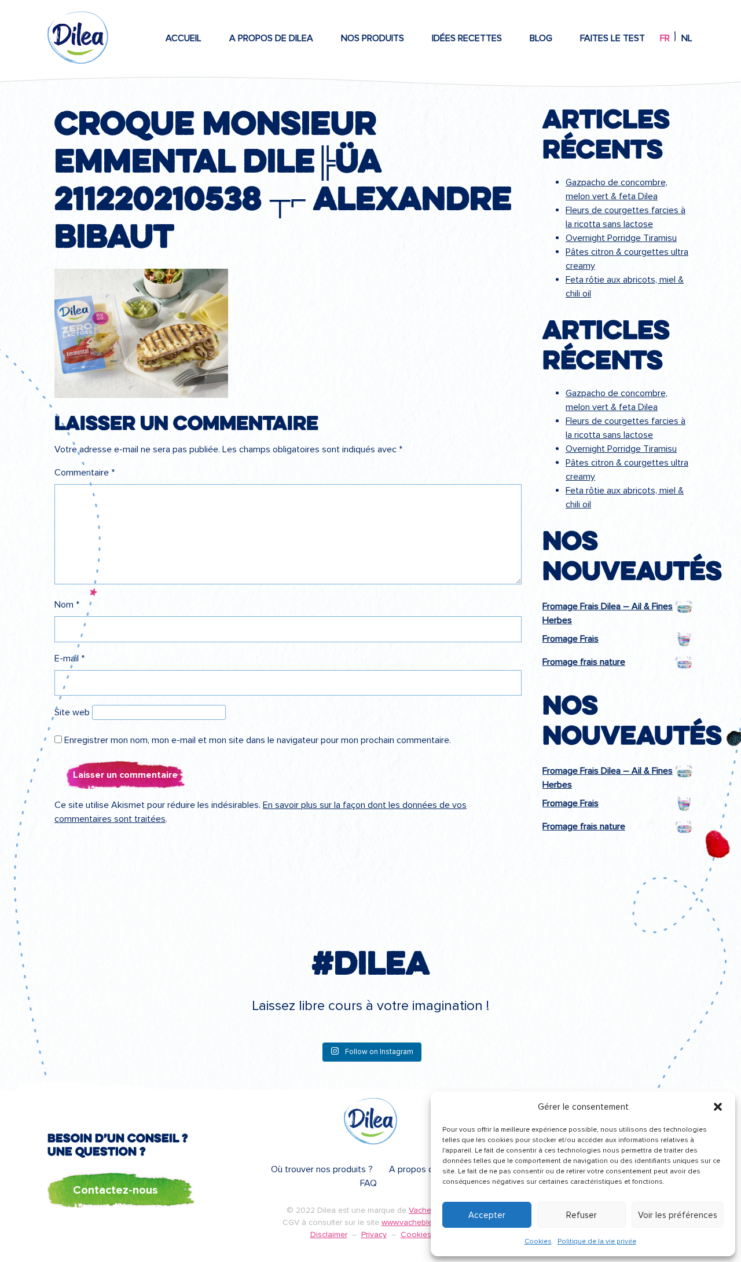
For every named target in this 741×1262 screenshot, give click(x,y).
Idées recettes (467, 38)
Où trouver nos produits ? (322, 1169)
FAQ (368, 1183)
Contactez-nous (115, 1190)
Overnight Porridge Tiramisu (621, 238)
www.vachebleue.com (420, 1222)
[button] (718, 1107)
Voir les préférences (677, 1215)
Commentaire (84, 472)
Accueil (183, 38)
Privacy (374, 1234)
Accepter (486, 1215)
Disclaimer (328, 1234)
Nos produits (372, 38)
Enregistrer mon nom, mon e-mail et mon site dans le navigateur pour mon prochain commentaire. (257, 740)
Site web (72, 712)
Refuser (581, 1215)
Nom (66, 604)
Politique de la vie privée (596, 1241)
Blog (541, 38)
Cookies (538, 1241)
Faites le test (612, 38)
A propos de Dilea (271, 38)
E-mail (69, 658)
